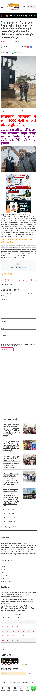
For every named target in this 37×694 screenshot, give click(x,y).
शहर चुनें (3, 690)
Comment (4, 299)
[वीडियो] (15, 688)
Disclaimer (4, 575)
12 (13, 631)
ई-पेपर (8, 690)
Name (3, 321)
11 (7, 631)
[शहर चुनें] (3, 688)
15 (28, 631)
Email (3, 328)
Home (3, 566)
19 (13, 635)
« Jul (2, 649)
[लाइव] (21, 688)
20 (18, 635)
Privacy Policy (5, 578)
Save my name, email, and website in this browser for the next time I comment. (18, 344)
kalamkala (22, 267)
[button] (7, 52)
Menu (34, 690)
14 (23, 631)
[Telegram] (12, 664)
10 (3, 631)
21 (23, 635)
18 (8, 635)
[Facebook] (2, 664)
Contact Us (4, 572)
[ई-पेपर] (9, 688)
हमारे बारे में (4, 569)
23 (33, 635)
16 (33, 631)
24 (3, 640)
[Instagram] (16, 664)
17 (3, 635)
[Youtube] (28, 46)
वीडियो (15, 690)
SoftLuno (30, 682)
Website (3, 335)
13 (18, 631)
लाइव (21, 691)
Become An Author (7, 581)
